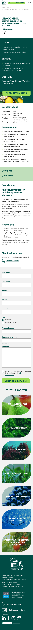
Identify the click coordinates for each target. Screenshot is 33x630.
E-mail (4, 299)
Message (5, 346)
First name (6, 272)
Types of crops (8, 328)
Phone (4, 290)
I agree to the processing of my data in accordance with (18, 373)
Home (3, 7)
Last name (6, 281)
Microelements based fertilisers (11, 9)
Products (9, 7)
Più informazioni (7, 29)
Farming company (11, 322)
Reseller (8, 320)
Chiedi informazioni (16, 93)
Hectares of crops (9, 337)
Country (5, 308)
